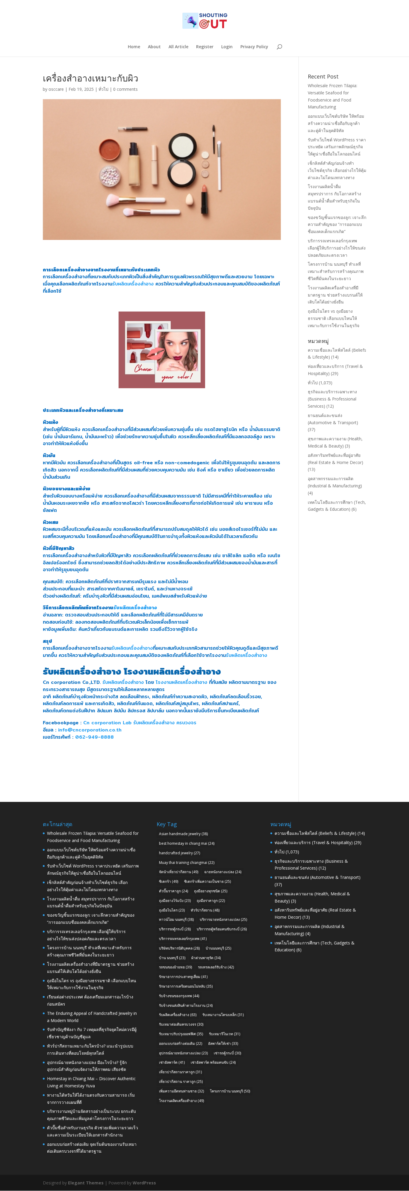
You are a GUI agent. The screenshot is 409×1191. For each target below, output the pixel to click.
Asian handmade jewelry (183, 833)
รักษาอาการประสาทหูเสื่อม (183, 976)
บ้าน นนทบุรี (172, 957)
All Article (178, 47)
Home (134, 47)
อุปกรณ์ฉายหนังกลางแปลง (183, 1053)
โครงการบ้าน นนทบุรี (230, 1091)
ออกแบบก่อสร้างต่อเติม (180, 1043)
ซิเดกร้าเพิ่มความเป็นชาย (207, 881)
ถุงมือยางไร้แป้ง (175, 900)
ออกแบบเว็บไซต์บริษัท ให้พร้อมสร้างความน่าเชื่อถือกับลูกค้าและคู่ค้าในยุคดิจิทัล (336, 123)
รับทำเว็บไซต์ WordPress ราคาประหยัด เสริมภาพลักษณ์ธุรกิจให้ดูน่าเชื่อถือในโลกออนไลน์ (337, 147)
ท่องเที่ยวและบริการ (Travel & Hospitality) (314, 842)
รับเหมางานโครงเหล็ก (223, 1014)
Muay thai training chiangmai (186, 862)
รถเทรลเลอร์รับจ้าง (216, 967)
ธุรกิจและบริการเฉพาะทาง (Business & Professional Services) (332, 399)
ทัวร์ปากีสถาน (205, 910)
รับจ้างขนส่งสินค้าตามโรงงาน (186, 1005)
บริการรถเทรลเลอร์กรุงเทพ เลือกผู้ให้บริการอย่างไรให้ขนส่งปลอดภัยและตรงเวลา (337, 248)
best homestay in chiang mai (186, 843)
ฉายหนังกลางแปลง (222, 871)
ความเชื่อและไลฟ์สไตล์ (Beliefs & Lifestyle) (315, 833)
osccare (56, 89)
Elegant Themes (86, 1183)
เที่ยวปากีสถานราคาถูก (180, 1071)
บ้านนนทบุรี (218, 948)
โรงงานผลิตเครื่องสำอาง (172, 671)
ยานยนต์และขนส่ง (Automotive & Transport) (317, 877)
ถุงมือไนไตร (172, 910)
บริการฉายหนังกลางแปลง (223, 919)
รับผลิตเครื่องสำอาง (133, 284)
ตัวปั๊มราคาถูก (173, 891)
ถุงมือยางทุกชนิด (210, 891)
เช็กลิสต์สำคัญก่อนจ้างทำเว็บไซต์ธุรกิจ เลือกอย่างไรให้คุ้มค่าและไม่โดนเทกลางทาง (337, 170)
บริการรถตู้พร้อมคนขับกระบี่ (222, 929)
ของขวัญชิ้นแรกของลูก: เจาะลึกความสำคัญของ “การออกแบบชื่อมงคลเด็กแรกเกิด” (337, 224)
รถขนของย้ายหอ (175, 967)
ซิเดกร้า (168, 881)
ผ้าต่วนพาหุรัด (206, 957)
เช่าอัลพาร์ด (172, 1062)
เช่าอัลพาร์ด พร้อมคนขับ (213, 1062)
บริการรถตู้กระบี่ (175, 929)
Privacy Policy (254, 47)
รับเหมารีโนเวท (224, 1033)
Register (204, 47)
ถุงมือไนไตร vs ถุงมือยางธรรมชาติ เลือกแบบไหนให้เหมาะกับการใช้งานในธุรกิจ (333, 318)
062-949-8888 (94, 737)
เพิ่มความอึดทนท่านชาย (181, 1091)
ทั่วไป (103, 89)
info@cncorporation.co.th (90, 730)
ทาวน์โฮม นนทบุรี (176, 919)
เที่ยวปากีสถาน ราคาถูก (181, 1081)
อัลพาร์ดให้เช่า (223, 1043)
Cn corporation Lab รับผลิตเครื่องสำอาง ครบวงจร (139, 722)
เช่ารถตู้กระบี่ (227, 1053)
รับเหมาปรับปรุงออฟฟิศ (181, 1033)
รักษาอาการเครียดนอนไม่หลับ (186, 986)
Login (227, 47)
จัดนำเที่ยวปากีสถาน (178, 871)
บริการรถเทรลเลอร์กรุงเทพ (183, 938)
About (154, 47)
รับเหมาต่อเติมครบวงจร (181, 1024)
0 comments (125, 89)
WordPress (144, 1183)
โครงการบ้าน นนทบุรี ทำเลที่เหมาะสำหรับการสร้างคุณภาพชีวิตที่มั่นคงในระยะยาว (335, 271)
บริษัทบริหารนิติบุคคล (179, 948)
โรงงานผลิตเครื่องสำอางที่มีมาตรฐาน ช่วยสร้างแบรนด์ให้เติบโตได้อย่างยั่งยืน (335, 295)
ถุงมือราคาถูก (211, 900)
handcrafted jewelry (179, 853)
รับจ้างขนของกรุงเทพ (179, 995)
